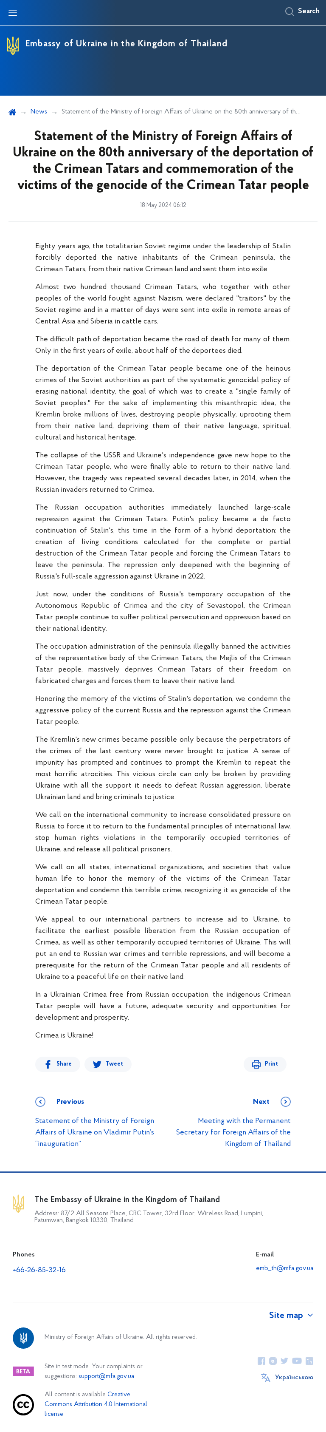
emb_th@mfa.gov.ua (284, 1268)
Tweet (114, 1064)
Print (271, 1064)
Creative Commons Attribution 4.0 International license (96, 1405)
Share (64, 1064)
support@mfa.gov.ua (106, 1376)
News (39, 111)
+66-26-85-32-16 (39, 1270)
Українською (294, 1377)
